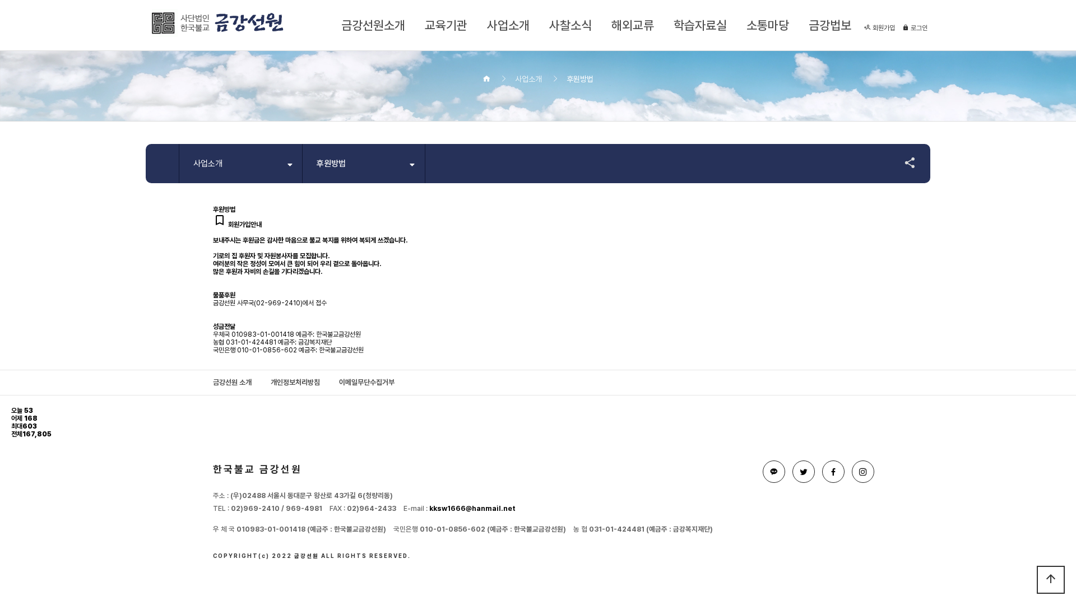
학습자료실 (700, 25)
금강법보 (830, 25)
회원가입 (883, 28)
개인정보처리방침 (295, 382)
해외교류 (632, 25)
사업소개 (508, 25)
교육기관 (446, 25)
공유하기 (904, 162)
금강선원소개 (373, 25)
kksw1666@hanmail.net (472, 508)
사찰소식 (570, 25)
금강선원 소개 (232, 382)
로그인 (918, 28)
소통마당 (767, 25)
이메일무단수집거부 (367, 382)
